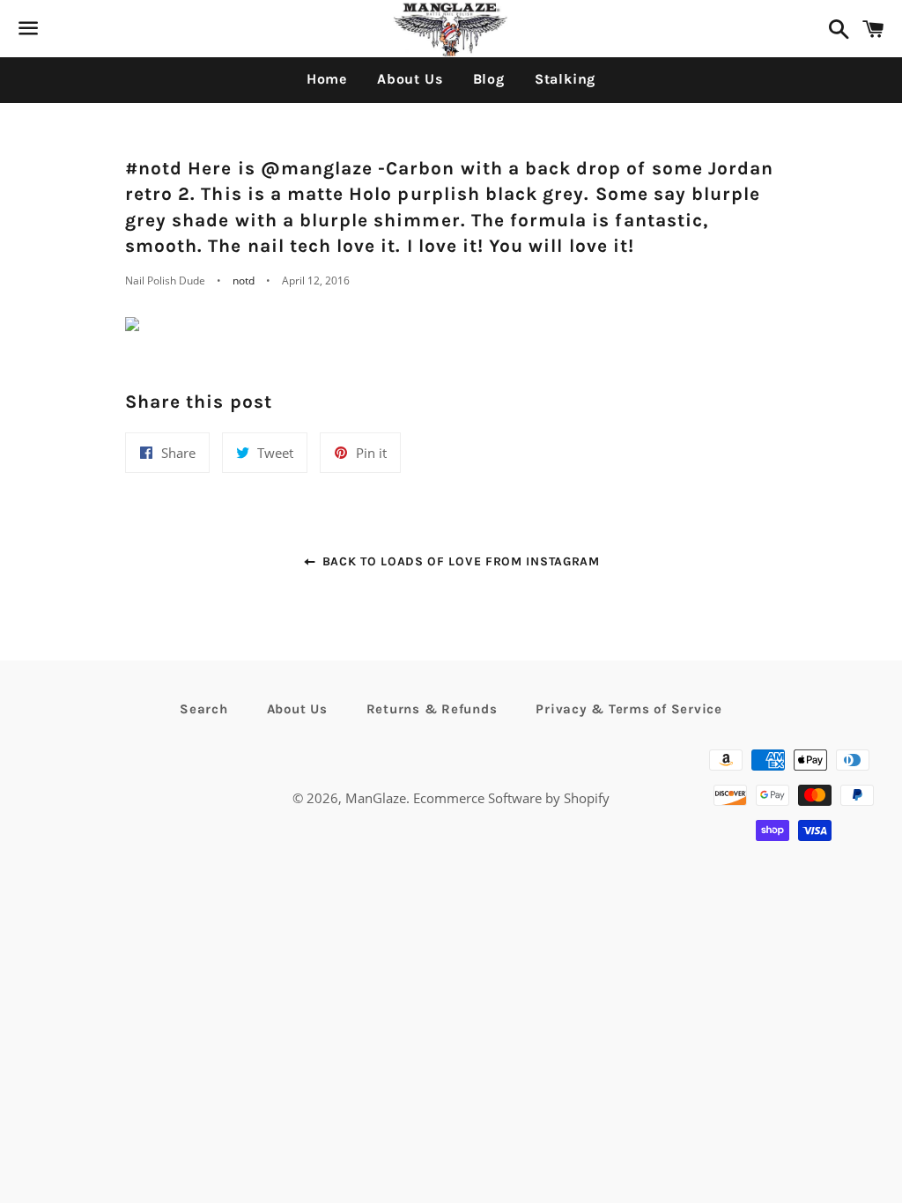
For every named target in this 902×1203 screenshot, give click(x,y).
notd (244, 280)
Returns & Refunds (432, 709)
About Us (409, 78)
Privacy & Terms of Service (629, 709)
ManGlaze (375, 798)
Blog (489, 78)
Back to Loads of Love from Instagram (459, 561)
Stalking (565, 78)
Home (327, 78)
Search (204, 709)
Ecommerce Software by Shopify (511, 798)
